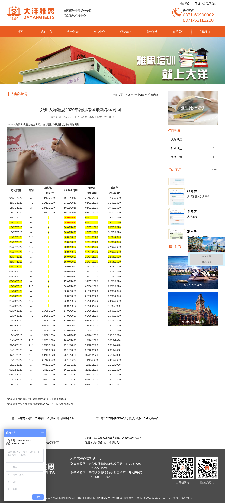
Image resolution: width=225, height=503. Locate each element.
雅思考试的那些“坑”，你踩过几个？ (104, 442)
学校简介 (73, 31)
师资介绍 (125, 31)
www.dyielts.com (62, 497)
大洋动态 (176, 139)
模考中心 (99, 31)
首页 (20, 31)
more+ (214, 169)
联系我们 (178, 31)
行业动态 (139, 94)
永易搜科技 (187, 497)
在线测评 (204, 31)
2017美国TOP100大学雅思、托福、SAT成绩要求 (131, 418)
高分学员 (152, 31)
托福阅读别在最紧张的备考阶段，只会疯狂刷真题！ (113, 437)
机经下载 (176, 157)
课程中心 (46, 31)
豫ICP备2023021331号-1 (151, 497)
